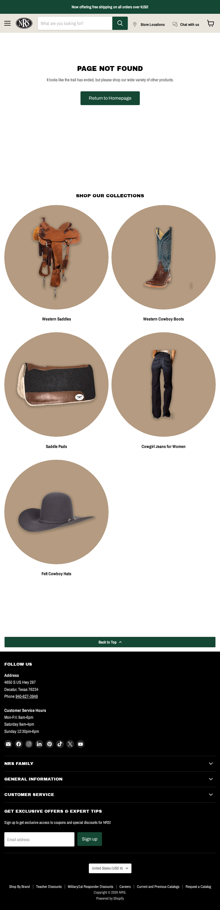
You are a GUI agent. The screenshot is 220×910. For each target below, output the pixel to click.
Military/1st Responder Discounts (90, 886)
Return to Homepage (110, 98)
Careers (125, 886)
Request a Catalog (198, 886)
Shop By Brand (19, 886)
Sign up (89, 838)
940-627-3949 (26, 696)
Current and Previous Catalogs (158, 886)
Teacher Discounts (49, 886)
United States (107, 868)
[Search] (120, 23)
